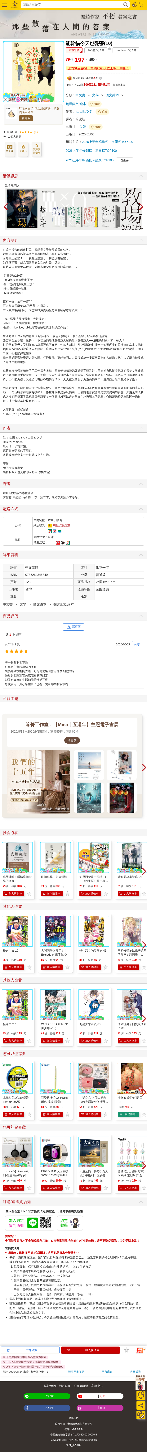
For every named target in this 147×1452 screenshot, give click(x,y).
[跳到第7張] (137, 228)
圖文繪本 (112, 95)
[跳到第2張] (123, 228)
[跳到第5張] (131, 228)
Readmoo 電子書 (126, 50)
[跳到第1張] (121, 228)
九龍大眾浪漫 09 (89, 1024)
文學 (95, 95)
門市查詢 (64, 1385)
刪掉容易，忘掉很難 (54, 876)
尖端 (83, 127)
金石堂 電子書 (95, 50)
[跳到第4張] (129, 228)
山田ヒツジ (84, 111)
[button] (4, 4)
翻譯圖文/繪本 (76, 104)
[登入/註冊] (134, 4)
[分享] (140, 1405)
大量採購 (135, 1371)
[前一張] (6, 207)
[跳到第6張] (134, 228)
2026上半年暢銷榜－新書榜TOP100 (91, 151)
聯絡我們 (73, 1418)
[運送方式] (140, 1415)
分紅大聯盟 (81, 1385)
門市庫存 (107, 1371)
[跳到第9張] (142, 228)
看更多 (26, 118)
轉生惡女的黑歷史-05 (92, 950)
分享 (137, 644)
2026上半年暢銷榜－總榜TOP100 (90, 160)
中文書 (80, 95)
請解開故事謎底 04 (130, 876)
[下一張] (141, 207)
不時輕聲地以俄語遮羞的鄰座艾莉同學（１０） (132, 954)
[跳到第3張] (126, 228)
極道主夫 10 (10, 950)
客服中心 (97, 1385)
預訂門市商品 (76, 1371)
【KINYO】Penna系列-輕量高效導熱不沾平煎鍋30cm (16, 1175)
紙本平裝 (74, 50)
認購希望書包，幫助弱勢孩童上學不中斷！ (98, 68)
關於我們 (50, 1385)
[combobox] (72, 4)
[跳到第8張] (139, 228)
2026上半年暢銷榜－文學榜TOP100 (107, 142)
